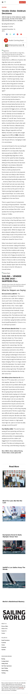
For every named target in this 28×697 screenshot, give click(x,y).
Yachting (3, 672)
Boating (3, 658)
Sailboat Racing (18, 451)
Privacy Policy (4, 626)
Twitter (3, 645)
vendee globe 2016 (15, 452)
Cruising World (5, 661)
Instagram (3, 647)
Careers (3, 633)
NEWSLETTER (22, 2)
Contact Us (3, 630)
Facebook (3, 642)
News (11, 451)
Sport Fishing (4, 668)
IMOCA (7, 451)
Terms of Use (4, 628)
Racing (4, 7)
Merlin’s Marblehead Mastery (13, 601)
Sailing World (4, 663)
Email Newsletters (5, 640)
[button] (6, 34)
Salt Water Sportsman (6, 665)
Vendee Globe (6, 452)
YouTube (3, 649)
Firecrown (21, 687)
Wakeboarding (4, 670)
